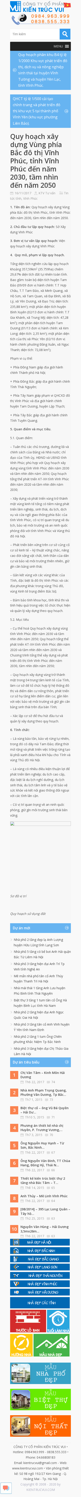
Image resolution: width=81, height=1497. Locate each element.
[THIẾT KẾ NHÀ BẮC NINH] (40, 1253)
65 (53, 1187)
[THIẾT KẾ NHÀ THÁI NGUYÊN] (40, 1277)
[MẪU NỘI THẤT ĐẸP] (40, 1435)
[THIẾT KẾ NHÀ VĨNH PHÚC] (40, 1286)
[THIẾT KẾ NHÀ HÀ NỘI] (40, 1244)
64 (53, 1201)
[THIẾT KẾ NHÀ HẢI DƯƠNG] (40, 1294)
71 (53, 1117)
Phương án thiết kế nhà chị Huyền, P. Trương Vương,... (41, 1127)
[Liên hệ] (40, 23)
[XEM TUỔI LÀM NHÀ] (58, 1331)
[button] (58, 46)
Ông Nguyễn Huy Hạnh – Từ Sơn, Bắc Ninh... (42, 1145)
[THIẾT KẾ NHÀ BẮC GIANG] (40, 1261)
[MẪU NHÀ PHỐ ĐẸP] (40, 1383)
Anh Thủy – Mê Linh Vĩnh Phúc (44, 1196)
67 (53, 1152)
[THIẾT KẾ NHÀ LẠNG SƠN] (40, 1269)
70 (51, 1135)
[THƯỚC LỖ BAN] (28, 1331)
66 (53, 1170)
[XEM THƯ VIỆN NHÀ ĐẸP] (52, 1355)
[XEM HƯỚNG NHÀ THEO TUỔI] (22, 1355)
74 (53, 1082)
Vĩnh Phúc (30, 198)
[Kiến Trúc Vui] (40, 6)
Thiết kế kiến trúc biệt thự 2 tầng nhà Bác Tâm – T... (42, 1180)
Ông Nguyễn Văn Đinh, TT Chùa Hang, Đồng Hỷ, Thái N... (45, 1163)
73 (51, 1099)
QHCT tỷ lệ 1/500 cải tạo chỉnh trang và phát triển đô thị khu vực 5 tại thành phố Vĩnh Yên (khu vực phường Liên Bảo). (36, 111)
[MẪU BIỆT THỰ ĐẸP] (40, 1409)
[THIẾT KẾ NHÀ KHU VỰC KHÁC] (40, 1307)
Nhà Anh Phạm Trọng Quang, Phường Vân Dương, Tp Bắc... (43, 1092)
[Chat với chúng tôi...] (6, 1492)
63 (53, 1218)
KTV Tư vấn (46, 193)
